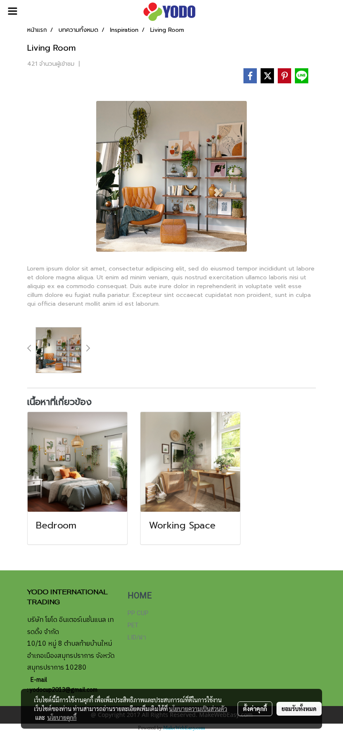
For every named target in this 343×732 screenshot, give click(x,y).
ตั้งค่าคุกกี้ (255, 708)
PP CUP (138, 613)
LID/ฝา (137, 637)
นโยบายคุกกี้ (62, 717)
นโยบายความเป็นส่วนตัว (198, 708)
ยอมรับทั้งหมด (299, 708)
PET (133, 625)
